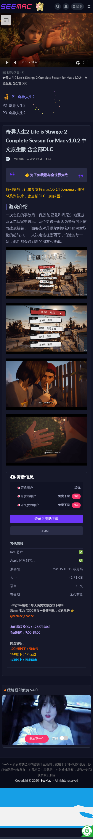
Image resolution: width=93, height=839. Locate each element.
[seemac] (8, 159)
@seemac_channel (22, 616)
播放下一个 (36, 738)
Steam (46, 530)
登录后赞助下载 (46, 518)
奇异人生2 (23, 97)
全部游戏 (19, 159)
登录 (79, 6)
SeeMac (46, 780)
